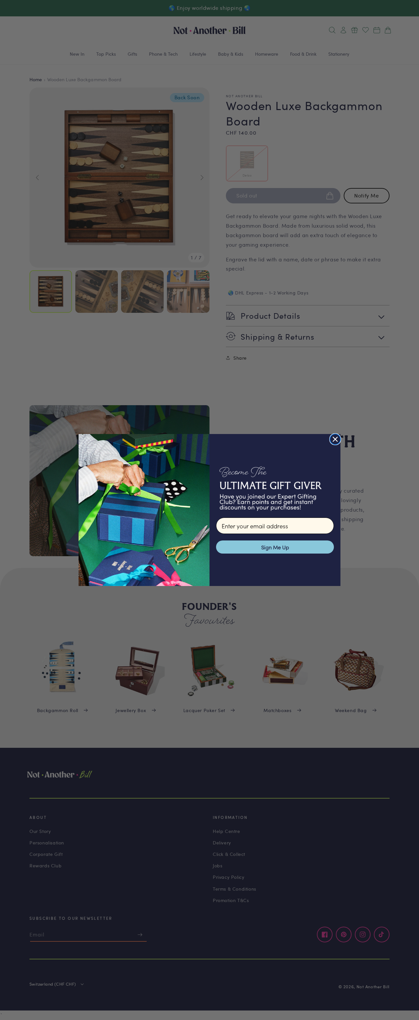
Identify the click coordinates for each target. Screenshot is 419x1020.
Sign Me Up (275, 547)
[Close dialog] (335, 439)
